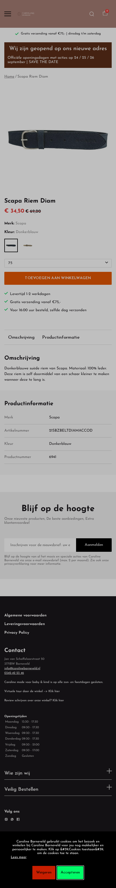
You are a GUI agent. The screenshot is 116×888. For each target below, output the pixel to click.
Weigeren (44, 872)
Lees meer (18, 857)
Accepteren (70, 872)
